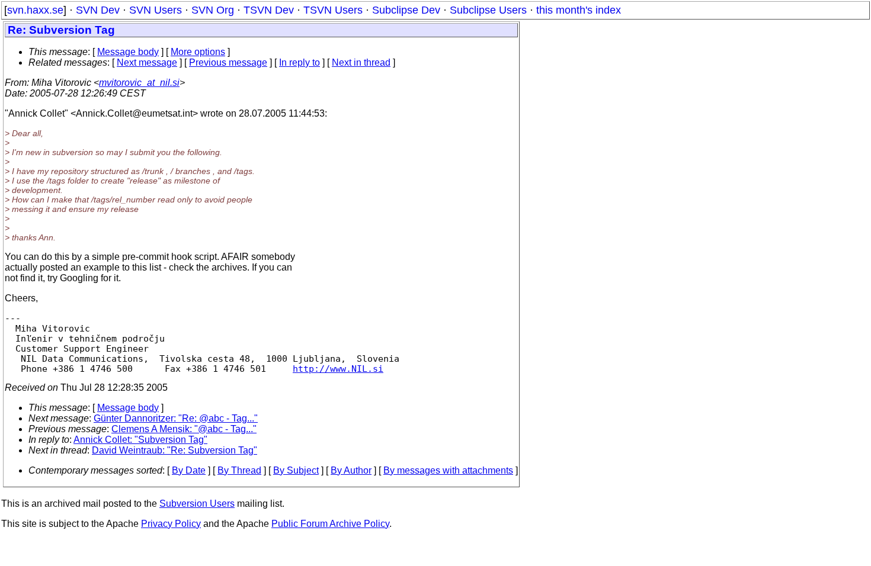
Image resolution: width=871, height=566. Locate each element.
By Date (189, 470)
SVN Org (212, 10)
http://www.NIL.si (338, 369)
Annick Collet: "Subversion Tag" (140, 440)
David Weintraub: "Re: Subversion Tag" (174, 450)
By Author (351, 470)
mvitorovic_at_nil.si (139, 83)
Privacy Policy (171, 524)
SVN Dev (98, 10)
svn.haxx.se (35, 10)
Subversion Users (197, 504)
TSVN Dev (269, 10)
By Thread (239, 470)
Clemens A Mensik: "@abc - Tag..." (184, 429)
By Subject (296, 470)
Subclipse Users (488, 10)
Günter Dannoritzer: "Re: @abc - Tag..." (176, 418)
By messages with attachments (448, 470)
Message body (128, 52)
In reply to (299, 62)
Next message (147, 62)
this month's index (578, 10)
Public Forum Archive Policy (330, 524)
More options (198, 52)
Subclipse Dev (406, 10)
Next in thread (361, 62)
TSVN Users (333, 10)
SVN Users (155, 10)
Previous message (228, 62)
